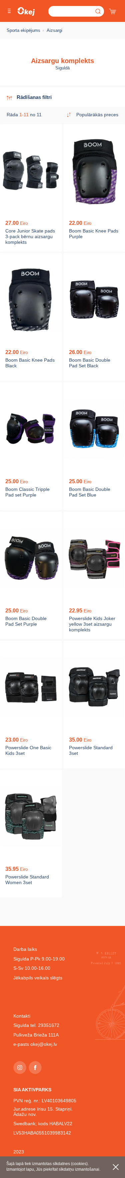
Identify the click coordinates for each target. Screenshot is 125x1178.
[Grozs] (113, 10)
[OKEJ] (26, 11)
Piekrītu (116, 1167)
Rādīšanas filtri (34, 97)
